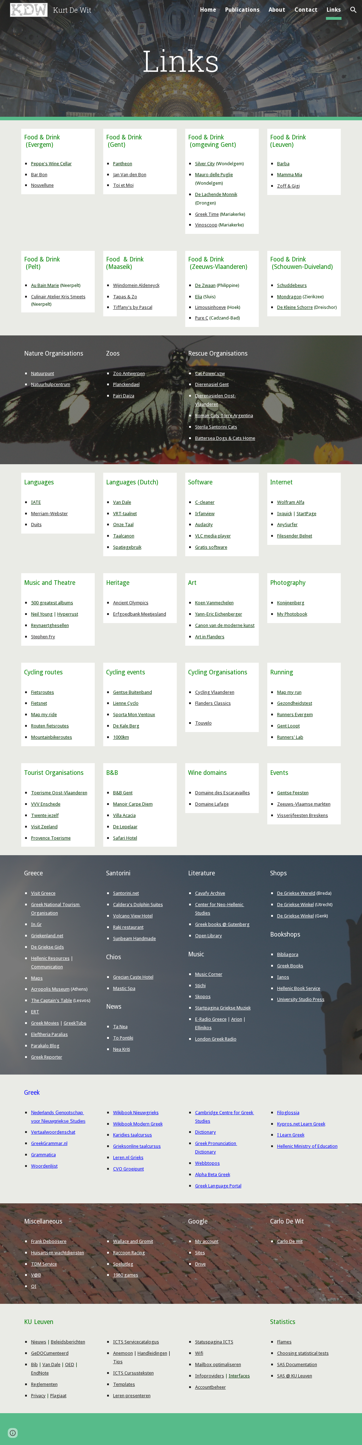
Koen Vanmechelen (214, 602)
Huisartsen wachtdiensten (57, 1252)
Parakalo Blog (45, 1045)
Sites (200, 1252)
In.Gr (36, 924)
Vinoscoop (206, 225)
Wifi (199, 1353)
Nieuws (38, 1342)
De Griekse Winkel (295, 904)
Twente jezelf (45, 815)
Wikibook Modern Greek (138, 1124)
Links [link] (334, 9)
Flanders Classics (213, 703)
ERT (35, 1011)
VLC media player (213, 536)
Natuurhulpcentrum (50, 384)
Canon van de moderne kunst (225, 625)
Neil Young (42, 614)
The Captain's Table (51, 1000)
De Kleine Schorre (295, 307)
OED (69, 1364)
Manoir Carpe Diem (133, 804)
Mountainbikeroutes (51, 737)
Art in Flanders (209, 636)
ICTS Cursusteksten (133, 1373)
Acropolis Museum (50, 989)
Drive (200, 1264)
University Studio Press (301, 999)
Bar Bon (39, 174)
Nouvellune (42, 185)
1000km (121, 737)
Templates (124, 1384)
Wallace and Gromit (133, 1241)
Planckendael (126, 384)
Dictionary (205, 1132)
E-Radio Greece (211, 1019)
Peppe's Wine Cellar (51, 163)
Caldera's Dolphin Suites (138, 904)
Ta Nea (120, 1026)
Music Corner (208, 974)
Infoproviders (209, 1375)
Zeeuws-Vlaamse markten (304, 804)
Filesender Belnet (294, 536)
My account (206, 1241)
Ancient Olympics (130, 602)
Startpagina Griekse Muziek (223, 1008)
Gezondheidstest (294, 703)
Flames (284, 1342)
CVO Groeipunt (128, 1168)
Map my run (289, 692)
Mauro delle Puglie (214, 174)
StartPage (306, 513)
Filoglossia (288, 1112)
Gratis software (211, 547)
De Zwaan (205, 285)
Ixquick (284, 513)
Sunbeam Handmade (134, 938)
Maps (37, 978)
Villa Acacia (124, 815)
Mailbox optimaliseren (218, 1364)
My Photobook (292, 614)
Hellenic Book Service (298, 988)
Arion (236, 1019)
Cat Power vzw (210, 373)
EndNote (40, 1373)
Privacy (38, 1395)
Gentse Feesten (293, 792)
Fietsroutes (42, 692)
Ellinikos (203, 1027)
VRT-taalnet (125, 513)
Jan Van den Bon (129, 174)
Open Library (208, 935)
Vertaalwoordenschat (53, 1132)
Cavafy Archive (210, 893)
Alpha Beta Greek (212, 1174)
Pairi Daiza (123, 395)
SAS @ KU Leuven (294, 1375)
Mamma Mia (289, 174)
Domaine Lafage (212, 804)
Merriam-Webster (49, 513)
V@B (36, 1275)
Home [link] (208, 9)
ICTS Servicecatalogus (136, 1342)
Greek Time (207, 214)
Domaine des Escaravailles (222, 792)
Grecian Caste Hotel (133, 977)
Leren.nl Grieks (128, 1157)
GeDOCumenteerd (50, 1353)
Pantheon (122, 163)
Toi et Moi (123, 185)
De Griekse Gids (47, 947)
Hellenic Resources (50, 958)
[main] (181, 60)
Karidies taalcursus (132, 1135)
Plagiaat (58, 1395)
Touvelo (203, 723)
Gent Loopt (288, 726)
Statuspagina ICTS (214, 1342)
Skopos (203, 996)
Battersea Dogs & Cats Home (225, 438)
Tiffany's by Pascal (132, 307)
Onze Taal (123, 524)
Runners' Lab (290, 737)
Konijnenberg (290, 602)
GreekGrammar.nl (49, 1143)
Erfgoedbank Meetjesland (139, 614)
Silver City (205, 163)
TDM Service (44, 1264)
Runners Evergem (295, 714)
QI (33, 1286)
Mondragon (289, 296)
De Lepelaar (125, 826)
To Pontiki (123, 1038)
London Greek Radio (216, 1039)
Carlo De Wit (290, 1241)
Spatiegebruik (127, 547)
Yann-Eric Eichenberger (218, 614)
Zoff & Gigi (288, 186)
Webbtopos (207, 1163)
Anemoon (123, 1353)
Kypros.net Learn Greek (301, 1124)
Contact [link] (305, 9)
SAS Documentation (297, 1364)
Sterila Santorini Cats (216, 427)
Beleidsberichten (68, 1342)
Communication (47, 966)
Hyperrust (67, 614)
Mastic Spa (124, 988)
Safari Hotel (125, 838)
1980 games (125, 1275)
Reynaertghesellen (50, 625)
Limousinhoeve (210, 307)
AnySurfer (287, 524)
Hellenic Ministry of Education (307, 1146)
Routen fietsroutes (50, 726)
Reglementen (44, 1384)
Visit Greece (43, 893)
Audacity (204, 524)
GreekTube (75, 1023)
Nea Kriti (121, 1049)
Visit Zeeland (44, 826)
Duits (36, 524)
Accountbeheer (210, 1387)
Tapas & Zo (125, 296)
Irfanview (205, 513)
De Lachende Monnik (216, 194)
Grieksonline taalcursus (137, 1146)
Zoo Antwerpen (129, 373)
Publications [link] (242, 9)
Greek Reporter (46, 1057)
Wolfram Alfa (290, 502)
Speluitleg (123, 1264)
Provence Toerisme (51, 838)
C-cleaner (205, 502)
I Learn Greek (290, 1135)
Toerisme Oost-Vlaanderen (59, 792)
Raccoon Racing (129, 1252)
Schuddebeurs (292, 285)
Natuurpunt (42, 373)
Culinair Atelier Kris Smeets (58, 296)
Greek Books (290, 965)
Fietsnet (39, 703)
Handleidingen (152, 1353)
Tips (118, 1361)
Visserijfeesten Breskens (302, 815)
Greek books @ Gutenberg (222, 924)
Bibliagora (287, 954)
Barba (283, 163)
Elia (198, 296)
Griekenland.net (47, 935)
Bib (34, 1364)
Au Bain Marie (45, 285)
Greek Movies (45, 1023)
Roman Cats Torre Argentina (224, 415)
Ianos (283, 977)
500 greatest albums (52, 602)
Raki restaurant (128, 927)
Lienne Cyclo (126, 703)
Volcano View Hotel (133, 916)
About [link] (277, 9)
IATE (36, 502)
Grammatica (43, 1154)
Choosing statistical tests (303, 1353)
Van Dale (122, 502)
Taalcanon (123, 536)
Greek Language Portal (218, 1185)
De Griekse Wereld (296, 893)
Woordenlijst (44, 1166)
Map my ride (44, 714)
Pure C (201, 318)
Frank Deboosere (48, 1241)
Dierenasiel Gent (212, 384)
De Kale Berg (126, 726)
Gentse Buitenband (132, 692)
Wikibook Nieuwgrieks (136, 1112)
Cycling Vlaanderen (214, 692)
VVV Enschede (45, 804)
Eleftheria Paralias (49, 1034)
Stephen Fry (43, 636)
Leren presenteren (132, 1395)
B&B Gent (123, 792)
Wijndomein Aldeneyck (136, 285)
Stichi (200, 985)
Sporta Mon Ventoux (134, 714)
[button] (353, 9)
